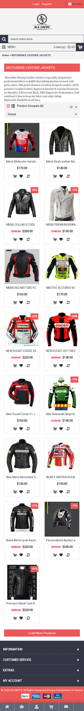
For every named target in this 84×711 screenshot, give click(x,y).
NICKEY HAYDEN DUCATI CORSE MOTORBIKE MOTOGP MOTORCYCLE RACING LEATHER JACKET (62, 477)
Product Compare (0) (30, 105)
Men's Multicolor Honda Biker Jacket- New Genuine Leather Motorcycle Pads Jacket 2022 (22, 161)
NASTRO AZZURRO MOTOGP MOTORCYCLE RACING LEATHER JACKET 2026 (62, 287)
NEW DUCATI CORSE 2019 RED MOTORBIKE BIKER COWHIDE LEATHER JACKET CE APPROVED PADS (22, 351)
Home (5, 55)
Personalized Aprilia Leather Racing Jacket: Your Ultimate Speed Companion (62, 540)
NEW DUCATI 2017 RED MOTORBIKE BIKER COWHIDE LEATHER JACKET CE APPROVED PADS (62, 351)
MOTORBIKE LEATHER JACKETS (31, 55)
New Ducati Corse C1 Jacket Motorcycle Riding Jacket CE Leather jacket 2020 (22, 414)
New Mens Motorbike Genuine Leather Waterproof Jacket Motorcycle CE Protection (22, 477)
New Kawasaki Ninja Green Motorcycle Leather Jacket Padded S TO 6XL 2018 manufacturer (62, 414)
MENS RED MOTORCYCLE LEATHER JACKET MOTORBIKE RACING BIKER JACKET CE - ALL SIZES (22, 287)
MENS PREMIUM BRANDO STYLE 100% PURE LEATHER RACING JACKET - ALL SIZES (62, 224)
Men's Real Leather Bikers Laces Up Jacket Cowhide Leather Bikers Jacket (62, 161)
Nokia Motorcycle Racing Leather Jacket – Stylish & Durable (22, 540)
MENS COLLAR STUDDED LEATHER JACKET (22, 224)
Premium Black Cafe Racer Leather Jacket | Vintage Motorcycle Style (22, 603)
